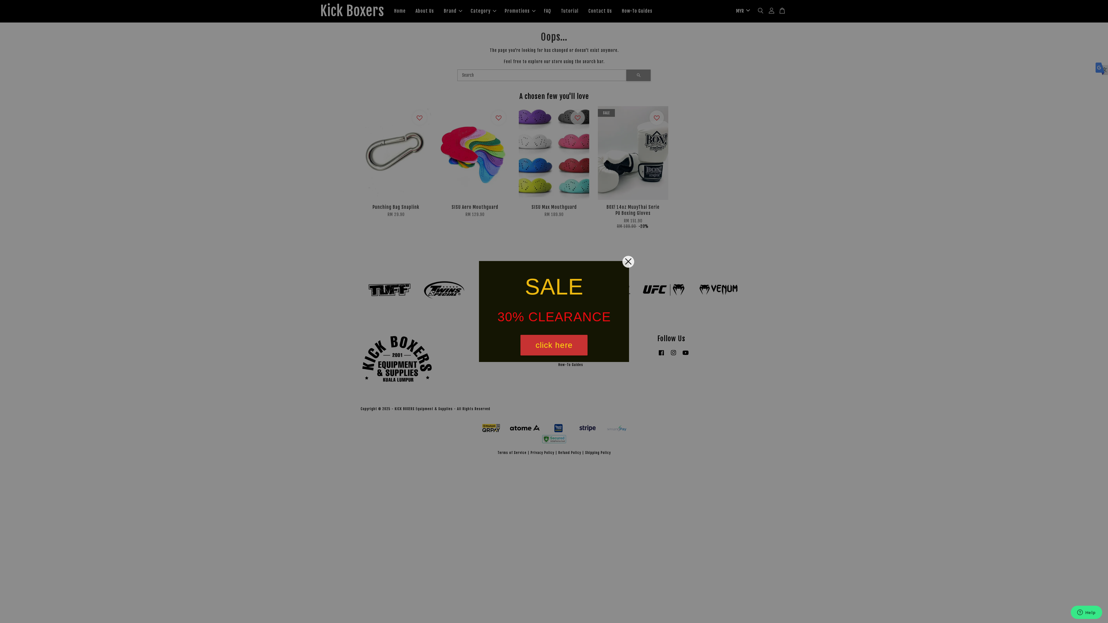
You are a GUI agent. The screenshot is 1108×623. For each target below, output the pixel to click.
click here (554, 345)
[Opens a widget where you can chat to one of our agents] (1086, 613)
